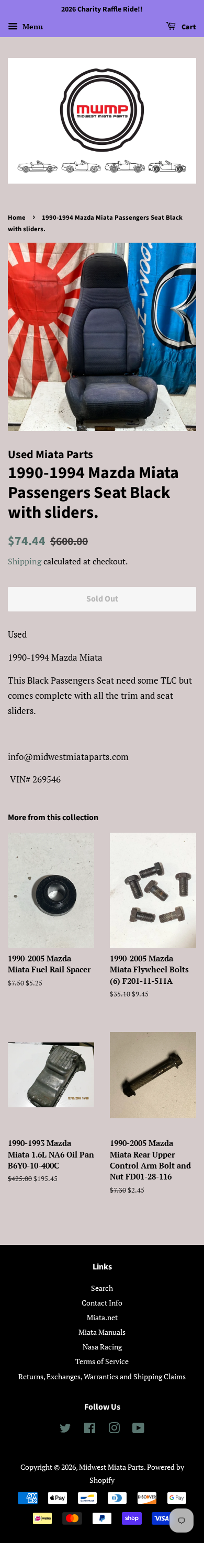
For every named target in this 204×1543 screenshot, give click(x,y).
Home (17, 217)
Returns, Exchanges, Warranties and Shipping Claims (102, 1376)
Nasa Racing (102, 1347)
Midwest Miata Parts (111, 1467)
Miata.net (102, 1317)
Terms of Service (102, 1361)
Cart (188, 27)
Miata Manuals (102, 1332)
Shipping (24, 561)
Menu (31, 26)
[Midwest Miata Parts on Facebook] (90, 1430)
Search (102, 1288)
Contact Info (102, 1303)
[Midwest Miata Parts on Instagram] (114, 1430)
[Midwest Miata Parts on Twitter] (65, 1430)
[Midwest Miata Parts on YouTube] (138, 1430)
